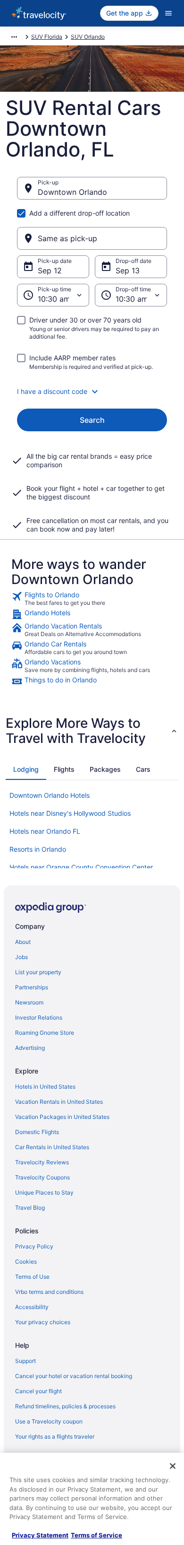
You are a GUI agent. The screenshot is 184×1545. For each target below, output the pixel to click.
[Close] (172, 1466)
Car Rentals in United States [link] (52, 1147)
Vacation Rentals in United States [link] (59, 1101)
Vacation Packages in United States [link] (62, 1116)
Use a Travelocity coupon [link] (49, 1421)
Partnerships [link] (31, 987)
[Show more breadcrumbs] (14, 36)
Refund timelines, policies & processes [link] (65, 1406)
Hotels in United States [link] (45, 1086)
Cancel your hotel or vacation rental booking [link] (73, 1375)
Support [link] (25, 1360)
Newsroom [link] (29, 1002)
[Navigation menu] (168, 13)
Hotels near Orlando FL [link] (44, 831)
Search (92, 420)
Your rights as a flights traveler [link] (54, 1436)
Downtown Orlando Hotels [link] (49, 795)
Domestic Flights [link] (37, 1131)
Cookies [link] (26, 1261)
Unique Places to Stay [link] (44, 1192)
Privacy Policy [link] (34, 1246)
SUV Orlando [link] (88, 36)
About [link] (23, 941)
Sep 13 (128, 270)
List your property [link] (38, 972)
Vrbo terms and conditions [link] (49, 1291)
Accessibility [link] (32, 1306)
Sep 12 (50, 270)
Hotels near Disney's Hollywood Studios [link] (70, 813)
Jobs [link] (21, 956)
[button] (92, 391)
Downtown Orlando (72, 192)
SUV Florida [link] (46, 36)
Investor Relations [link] (38, 1017)
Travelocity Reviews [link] (42, 1162)
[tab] (26, 769)
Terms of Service (96, 1535)
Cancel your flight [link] (38, 1391)
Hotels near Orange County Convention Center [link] (81, 867)
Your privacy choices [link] (42, 1322)
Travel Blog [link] (30, 1207)
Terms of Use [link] (32, 1276)
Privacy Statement (40, 1535)
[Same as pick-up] (92, 238)
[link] (92, 599)
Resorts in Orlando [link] (37, 849)
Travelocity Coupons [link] (42, 1177)
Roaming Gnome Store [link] (44, 1032)
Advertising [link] (30, 1047)
